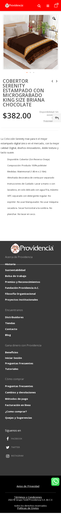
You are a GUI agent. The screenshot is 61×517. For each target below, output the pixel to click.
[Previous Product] (52, 81)
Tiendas (10, 323)
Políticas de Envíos (28, 508)
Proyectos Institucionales (21, 299)
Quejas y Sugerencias (18, 417)
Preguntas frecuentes (19, 386)
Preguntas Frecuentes (19, 363)
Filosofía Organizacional (20, 293)
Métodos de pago (16, 398)
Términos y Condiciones (28, 497)
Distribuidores (14, 317)
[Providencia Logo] (13, 5)
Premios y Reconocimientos (22, 282)
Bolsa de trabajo (15, 276)
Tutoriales (11, 369)
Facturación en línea (17, 405)
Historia (10, 264)
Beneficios (11, 352)
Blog (8, 335)
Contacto (11, 329)
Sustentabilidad (15, 270)
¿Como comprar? (16, 411)
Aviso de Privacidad (28, 486)
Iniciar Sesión (13, 358)
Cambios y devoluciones (20, 392)
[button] (54, 21)
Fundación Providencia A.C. (22, 287)
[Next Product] (56, 81)
